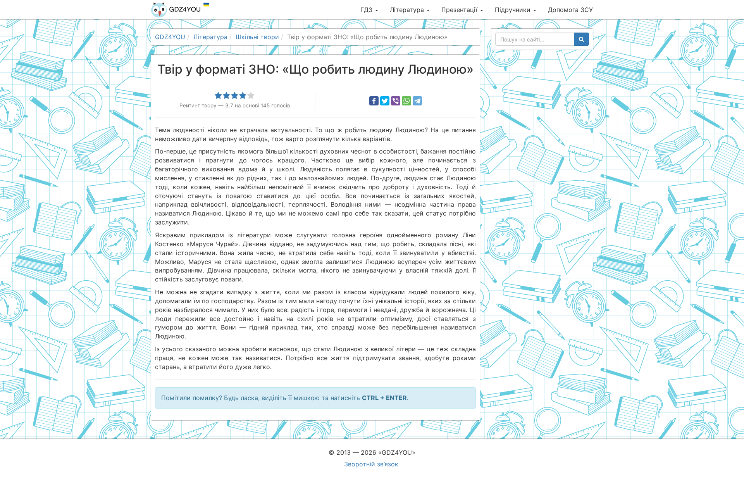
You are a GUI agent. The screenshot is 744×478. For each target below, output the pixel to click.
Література (408, 10)
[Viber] (395, 100)
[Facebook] (374, 100)
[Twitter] (384, 100)
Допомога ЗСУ (570, 10)
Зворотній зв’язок (371, 464)
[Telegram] (417, 100)
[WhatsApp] (406, 100)
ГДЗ (367, 10)
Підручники (513, 10)
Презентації (460, 10)
